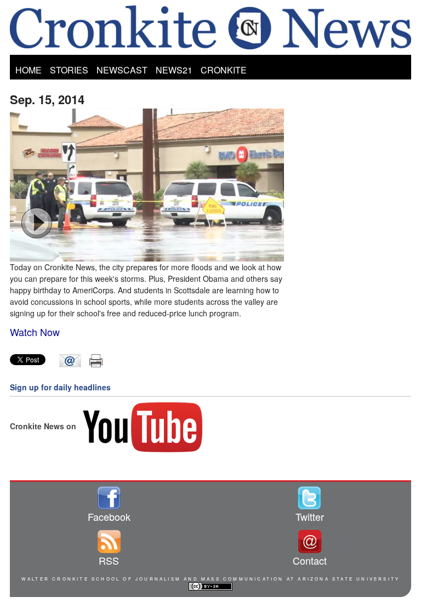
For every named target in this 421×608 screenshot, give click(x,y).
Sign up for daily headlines (60, 387)
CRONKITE (224, 70)
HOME (28, 70)
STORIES (69, 70)
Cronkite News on (44, 426)
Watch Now (35, 332)
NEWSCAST (121, 70)
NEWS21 (174, 70)
